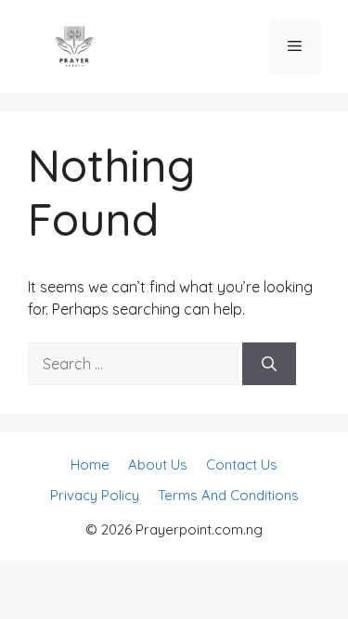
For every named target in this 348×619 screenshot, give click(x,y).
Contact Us (241, 464)
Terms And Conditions (228, 495)
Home (90, 464)
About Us (157, 464)
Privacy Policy (94, 495)
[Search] (269, 363)
